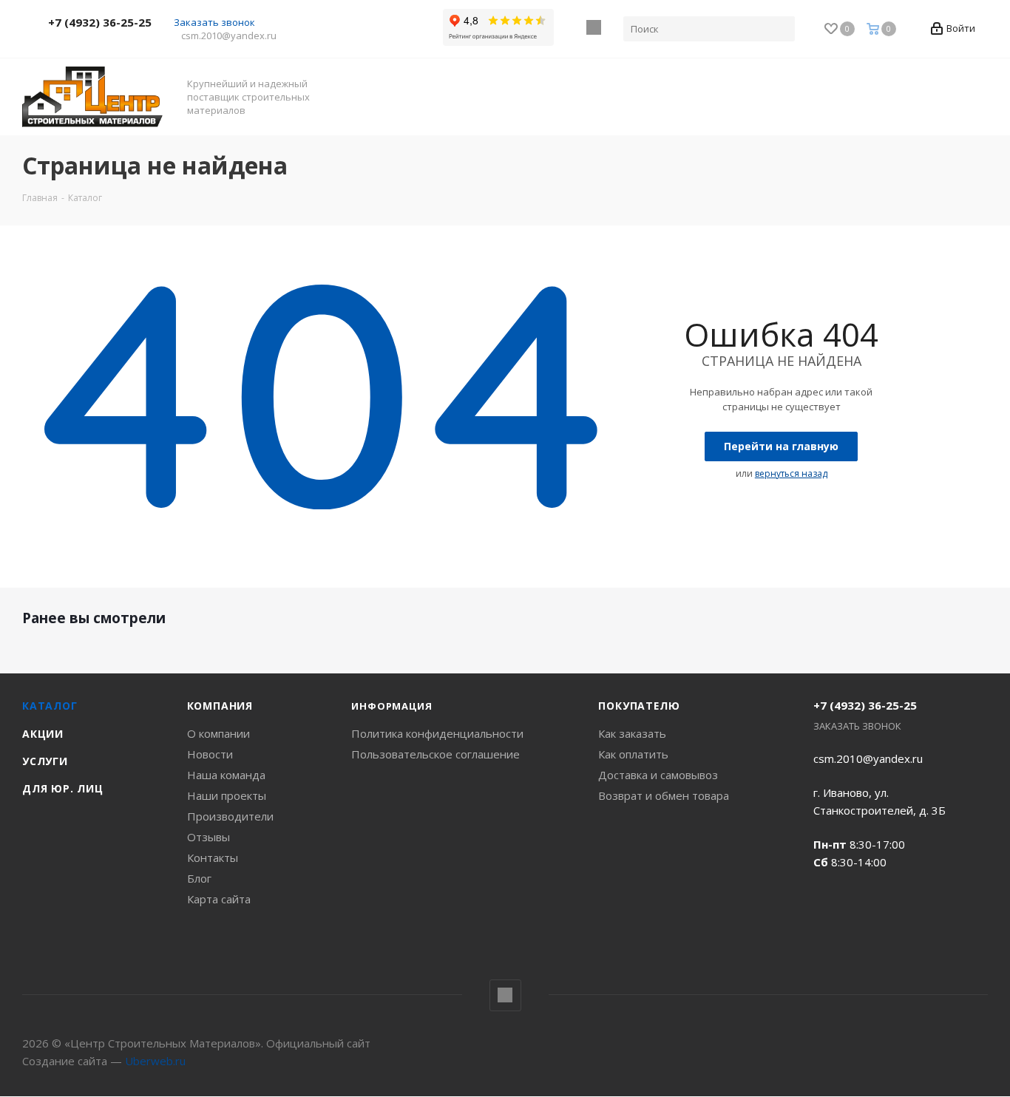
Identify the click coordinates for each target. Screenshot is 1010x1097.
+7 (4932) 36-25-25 (100, 22)
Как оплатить (633, 754)
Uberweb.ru (155, 1060)
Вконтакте (594, 27)
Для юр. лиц (63, 788)
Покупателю (638, 706)
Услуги (45, 761)
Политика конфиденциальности (437, 733)
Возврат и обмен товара (663, 795)
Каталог (50, 706)
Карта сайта (219, 898)
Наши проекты (226, 795)
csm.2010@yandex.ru (229, 35)
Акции (43, 734)
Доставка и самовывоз (658, 774)
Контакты (212, 857)
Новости (210, 754)
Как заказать (632, 733)
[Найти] (781, 28)
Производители (230, 816)
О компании (218, 733)
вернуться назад (791, 473)
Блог (199, 878)
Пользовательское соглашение (435, 754)
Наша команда (226, 774)
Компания (220, 706)
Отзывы (208, 836)
